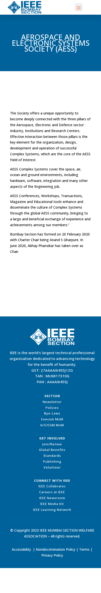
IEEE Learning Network (52, 509)
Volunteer (52, 467)
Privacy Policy (52, 555)
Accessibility (21, 549)
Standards (52, 455)
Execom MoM (52, 419)
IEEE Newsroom (52, 498)
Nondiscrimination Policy (55, 549)
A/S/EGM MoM (52, 425)
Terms (84, 549)
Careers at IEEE (52, 492)
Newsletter (52, 402)
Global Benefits (52, 450)
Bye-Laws (52, 413)
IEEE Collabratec (52, 486)
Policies (52, 407)
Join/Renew (52, 444)
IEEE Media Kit (52, 504)
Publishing (52, 461)
